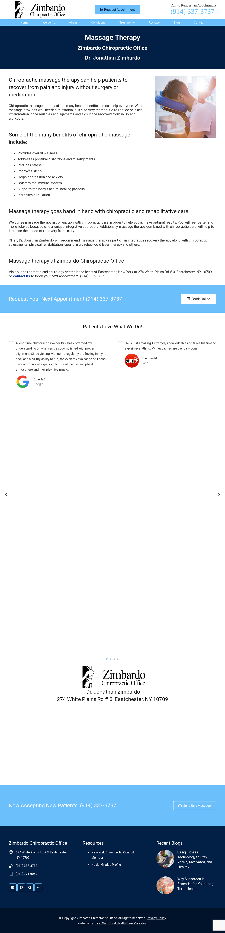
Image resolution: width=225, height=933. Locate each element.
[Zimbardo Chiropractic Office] (39, 9)
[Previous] (6, 494)
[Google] (30, 887)
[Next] (219, 494)
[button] (80, 22)
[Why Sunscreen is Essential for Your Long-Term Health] (186, 885)
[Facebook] (21, 887)
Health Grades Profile (106, 864)
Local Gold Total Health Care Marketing (120, 923)
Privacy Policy (156, 918)
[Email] (13, 887)
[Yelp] (38, 887)
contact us (22, 276)
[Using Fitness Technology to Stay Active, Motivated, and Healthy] (186, 859)
